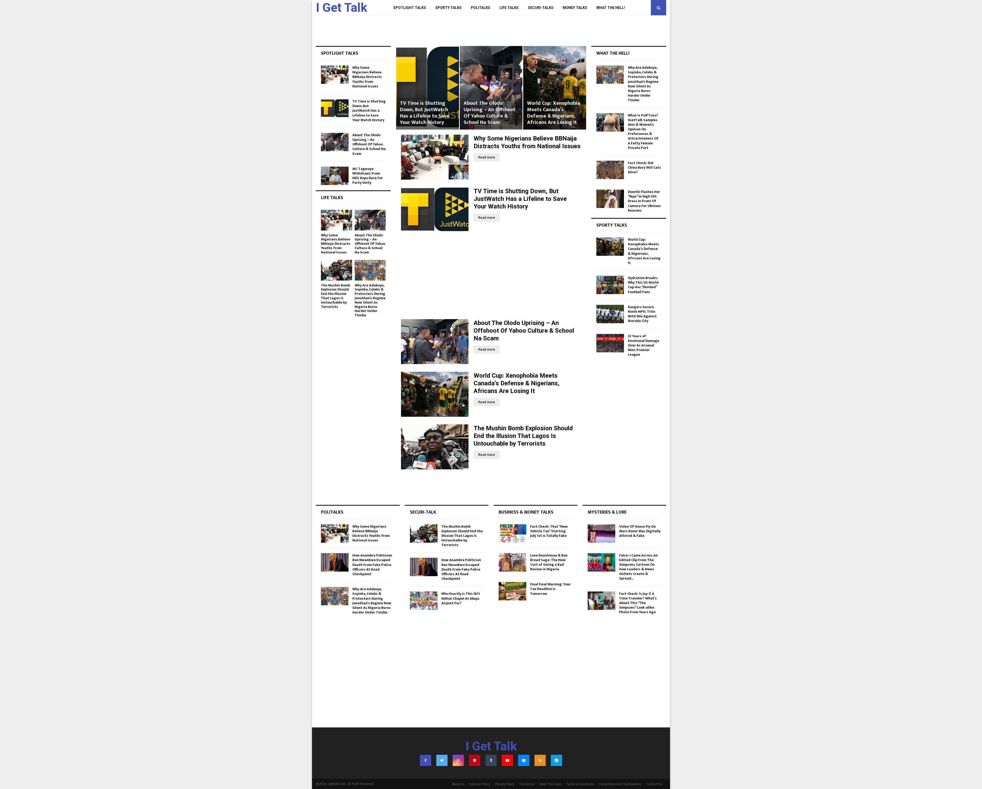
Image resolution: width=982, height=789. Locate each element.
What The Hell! (610, 8)
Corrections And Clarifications (620, 784)
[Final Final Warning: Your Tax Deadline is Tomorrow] (512, 591)
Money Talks (575, 8)
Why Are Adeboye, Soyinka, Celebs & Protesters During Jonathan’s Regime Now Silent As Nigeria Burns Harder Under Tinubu (370, 300)
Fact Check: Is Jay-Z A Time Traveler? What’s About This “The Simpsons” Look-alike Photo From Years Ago (638, 603)
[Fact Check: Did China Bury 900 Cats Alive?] (610, 170)
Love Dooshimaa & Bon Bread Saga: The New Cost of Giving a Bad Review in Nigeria (548, 562)
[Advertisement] (491, 275)
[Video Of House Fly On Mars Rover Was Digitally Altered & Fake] (601, 533)
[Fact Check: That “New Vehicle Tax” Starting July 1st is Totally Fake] (512, 533)
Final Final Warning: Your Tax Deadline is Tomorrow (550, 588)
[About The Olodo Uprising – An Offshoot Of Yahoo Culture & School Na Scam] (434, 341)
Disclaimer (527, 784)
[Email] (523, 760)
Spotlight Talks (409, 8)
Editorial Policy (480, 784)
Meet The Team (551, 784)
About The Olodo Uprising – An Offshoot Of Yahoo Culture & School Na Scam (426, 113)
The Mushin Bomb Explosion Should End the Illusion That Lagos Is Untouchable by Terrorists (553, 109)
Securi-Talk (423, 512)
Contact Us (654, 784)
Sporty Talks (448, 8)
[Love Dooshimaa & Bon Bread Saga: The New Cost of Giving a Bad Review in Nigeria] (512, 562)
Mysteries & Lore (607, 512)
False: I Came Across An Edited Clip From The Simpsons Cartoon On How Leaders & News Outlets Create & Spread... (638, 567)
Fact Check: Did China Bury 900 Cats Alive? (644, 167)
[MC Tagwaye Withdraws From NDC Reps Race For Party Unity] (335, 176)
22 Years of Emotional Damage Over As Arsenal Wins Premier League (643, 345)
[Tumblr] (491, 760)
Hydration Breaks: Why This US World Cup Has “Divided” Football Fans (643, 285)
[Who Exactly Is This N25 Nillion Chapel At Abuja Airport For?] (424, 600)
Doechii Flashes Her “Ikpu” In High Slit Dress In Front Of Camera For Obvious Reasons (644, 201)
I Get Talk (341, 7)
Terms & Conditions (580, 784)
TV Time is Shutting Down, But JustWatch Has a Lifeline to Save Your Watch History (520, 199)
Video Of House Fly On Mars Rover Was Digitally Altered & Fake (640, 531)
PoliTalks (480, 8)
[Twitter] (442, 760)
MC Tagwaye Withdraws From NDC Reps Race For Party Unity (367, 176)
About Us (458, 784)
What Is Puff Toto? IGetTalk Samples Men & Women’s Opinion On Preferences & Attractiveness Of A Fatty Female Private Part (643, 131)
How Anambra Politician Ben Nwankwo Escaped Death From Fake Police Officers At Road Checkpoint (372, 564)
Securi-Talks (540, 8)
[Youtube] (507, 760)
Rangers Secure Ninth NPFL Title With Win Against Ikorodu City (642, 314)
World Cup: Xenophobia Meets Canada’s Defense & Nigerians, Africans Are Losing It (489, 113)
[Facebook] (425, 760)
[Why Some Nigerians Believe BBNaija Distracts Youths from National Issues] (434, 157)
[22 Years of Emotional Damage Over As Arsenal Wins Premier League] (610, 343)
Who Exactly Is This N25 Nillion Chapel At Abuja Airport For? (460, 598)
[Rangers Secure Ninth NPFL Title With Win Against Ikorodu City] (610, 314)
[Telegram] (556, 760)
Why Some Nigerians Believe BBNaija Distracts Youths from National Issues (367, 77)
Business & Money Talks (526, 512)
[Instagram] (458, 760)
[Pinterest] (474, 760)
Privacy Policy (505, 784)
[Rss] (540, 760)
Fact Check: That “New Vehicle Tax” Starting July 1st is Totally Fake (549, 531)
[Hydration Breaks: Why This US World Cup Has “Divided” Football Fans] (610, 285)
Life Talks (509, 8)
